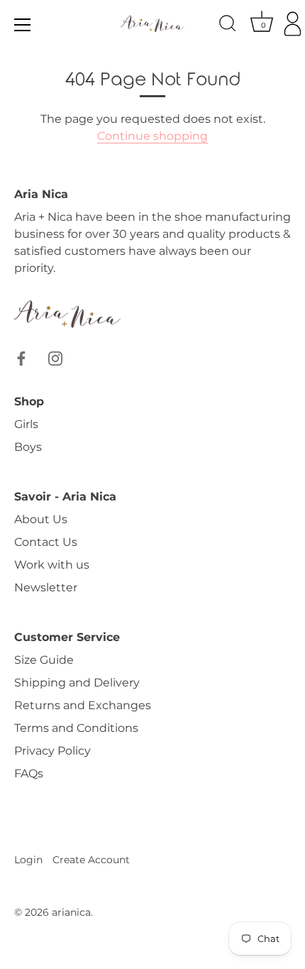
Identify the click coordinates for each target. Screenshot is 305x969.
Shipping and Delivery (77, 682)
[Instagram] (55, 357)
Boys (28, 447)
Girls (26, 424)
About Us (40, 519)
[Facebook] (21, 357)
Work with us (51, 564)
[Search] (227, 25)
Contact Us (45, 542)
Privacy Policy (52, 750)
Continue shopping (152, 136)
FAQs (28, 773)
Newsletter (45, 587)
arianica (71, 912)
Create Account (91, 859)
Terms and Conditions (76, 728)
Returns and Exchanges (82, 705)
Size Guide (44, 660)
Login (28, 859)
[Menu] (22, 24)
